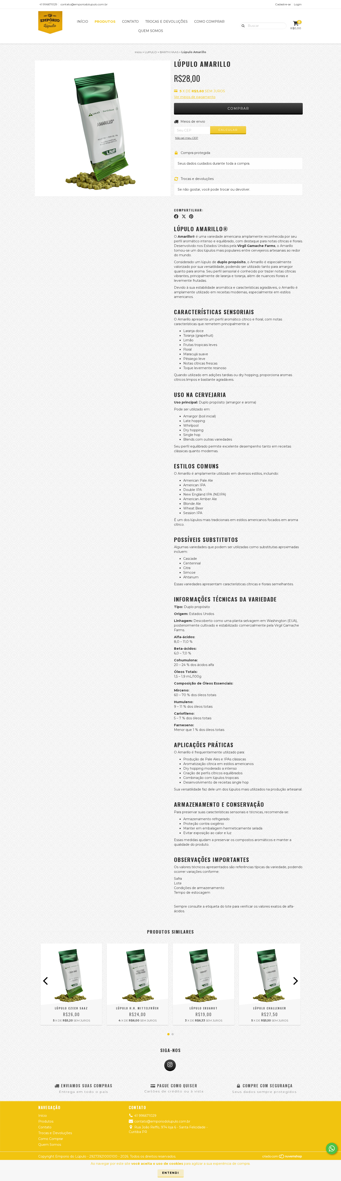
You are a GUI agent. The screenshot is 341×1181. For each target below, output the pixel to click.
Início (82, 21)
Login (298, 4)
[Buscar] (242, 25)
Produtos (105, 21)
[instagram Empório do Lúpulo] (170, 1065)
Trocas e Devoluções (166, 21)
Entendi (170, 1173)
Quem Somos (150, 31)
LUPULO (151, 52)
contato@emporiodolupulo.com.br (84, 4)
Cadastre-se (283, 4)
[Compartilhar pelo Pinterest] (191, 216)
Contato (130, 21)
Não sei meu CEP (186, 138)
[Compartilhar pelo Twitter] (184, 216)
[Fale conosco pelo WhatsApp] (332, 1148)
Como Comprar (209, 21)
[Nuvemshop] (282, 1157)
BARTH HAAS (169, 52)
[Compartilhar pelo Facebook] (176, 216)
